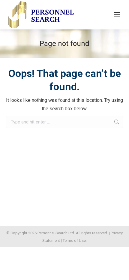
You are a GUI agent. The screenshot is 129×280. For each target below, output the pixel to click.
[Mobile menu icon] (117, 15)
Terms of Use (74, 240)
